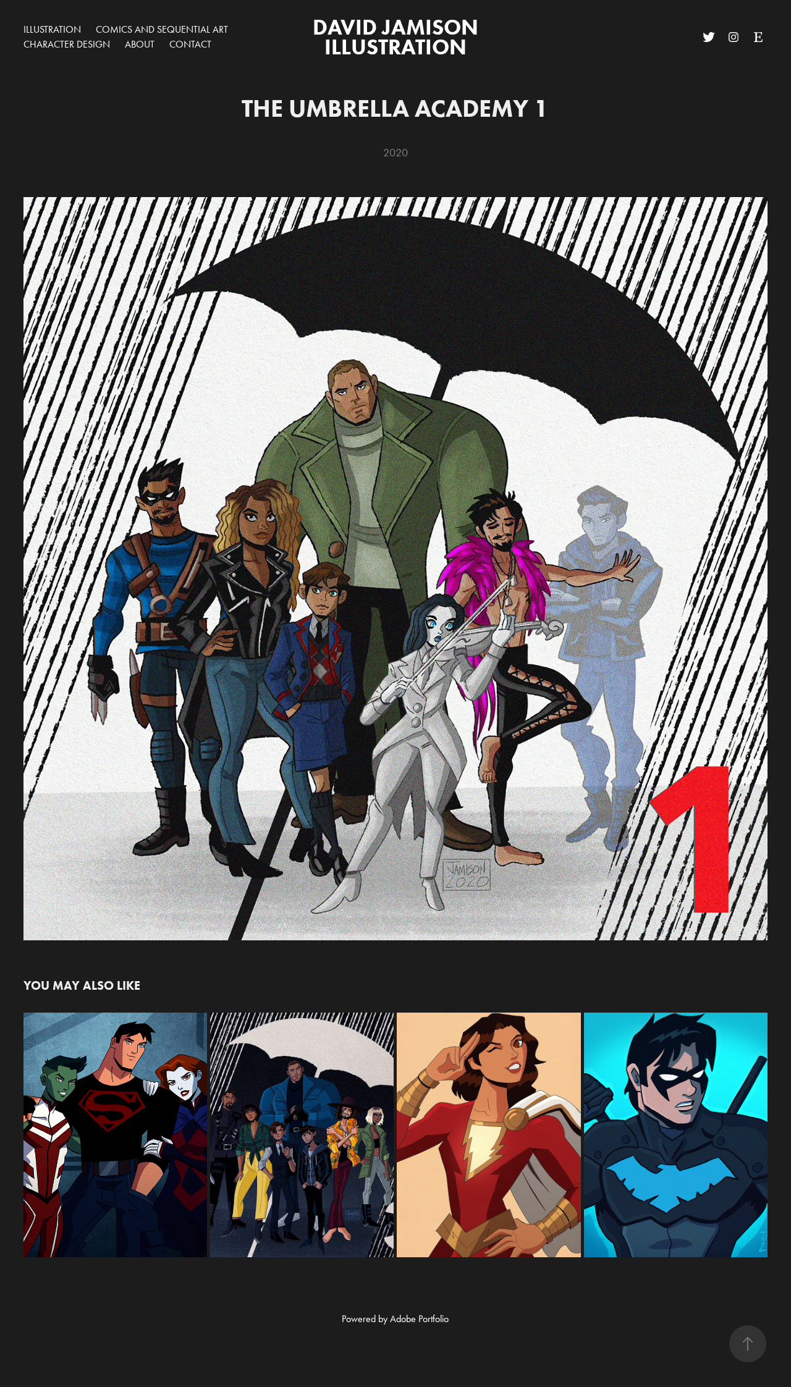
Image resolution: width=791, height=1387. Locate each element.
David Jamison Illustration (398, 37)
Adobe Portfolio (419, 1319)
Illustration (52, 29)
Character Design (66, 44)
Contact (190, 44)
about (139, 44)
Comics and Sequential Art (162, 29)
